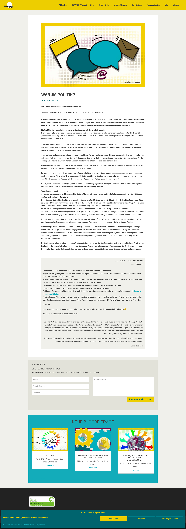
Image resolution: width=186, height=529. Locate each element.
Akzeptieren (113, 519)
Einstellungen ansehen (169, 519)
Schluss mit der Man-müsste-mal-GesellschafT (135, 457)
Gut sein (50, 455)
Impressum (40, 525)
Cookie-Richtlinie (10, 525)
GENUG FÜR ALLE (79, 5)
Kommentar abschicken (140, 399)
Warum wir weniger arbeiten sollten (93, 456)
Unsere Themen (120, 5)
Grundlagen (53, 101)
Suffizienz (53, 462)
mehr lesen (50, 465)
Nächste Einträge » (146, 478)
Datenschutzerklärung (26, 525)
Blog (92, 5)
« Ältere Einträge (38, 478)
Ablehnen (141, 519)
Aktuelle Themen (52, 459)
